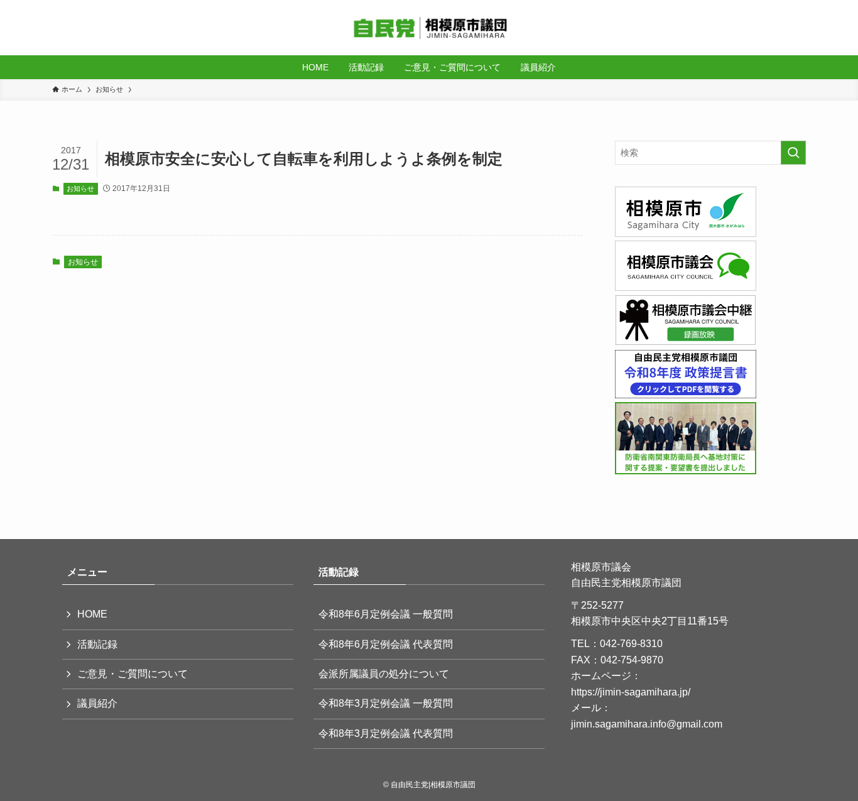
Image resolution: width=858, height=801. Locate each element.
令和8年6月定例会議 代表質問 (385, 644)
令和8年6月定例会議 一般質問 (385, 614)
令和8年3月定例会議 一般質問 (385, 703)
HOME (92, 614)
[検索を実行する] (793, 153)
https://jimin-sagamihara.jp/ (630, 692)
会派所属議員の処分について (383, 673)
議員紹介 (97, 703)
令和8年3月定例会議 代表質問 (385, 733)
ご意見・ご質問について (132, 673)
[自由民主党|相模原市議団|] (429, 27)
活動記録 (97, 644)
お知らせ (80, 188)
